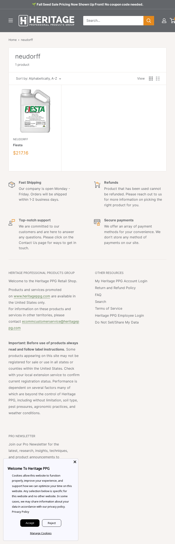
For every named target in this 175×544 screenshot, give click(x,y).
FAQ (98, 295)
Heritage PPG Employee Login (119, 315)
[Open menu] (11, 20)
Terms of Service (108, 308)
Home (13, 40)
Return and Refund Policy (115, 288)
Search (100, 301)
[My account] (164, 20)
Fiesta (18, 145)
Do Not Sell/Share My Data (117, 322)
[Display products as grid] (151, 78)
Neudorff (20, 139)
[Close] (75, 462)
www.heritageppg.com (32, 296)
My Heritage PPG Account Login (121, 281)
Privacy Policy (20, 512)
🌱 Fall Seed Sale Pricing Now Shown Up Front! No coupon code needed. (87, 4)
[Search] (148, 20)
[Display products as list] (158, 78)
